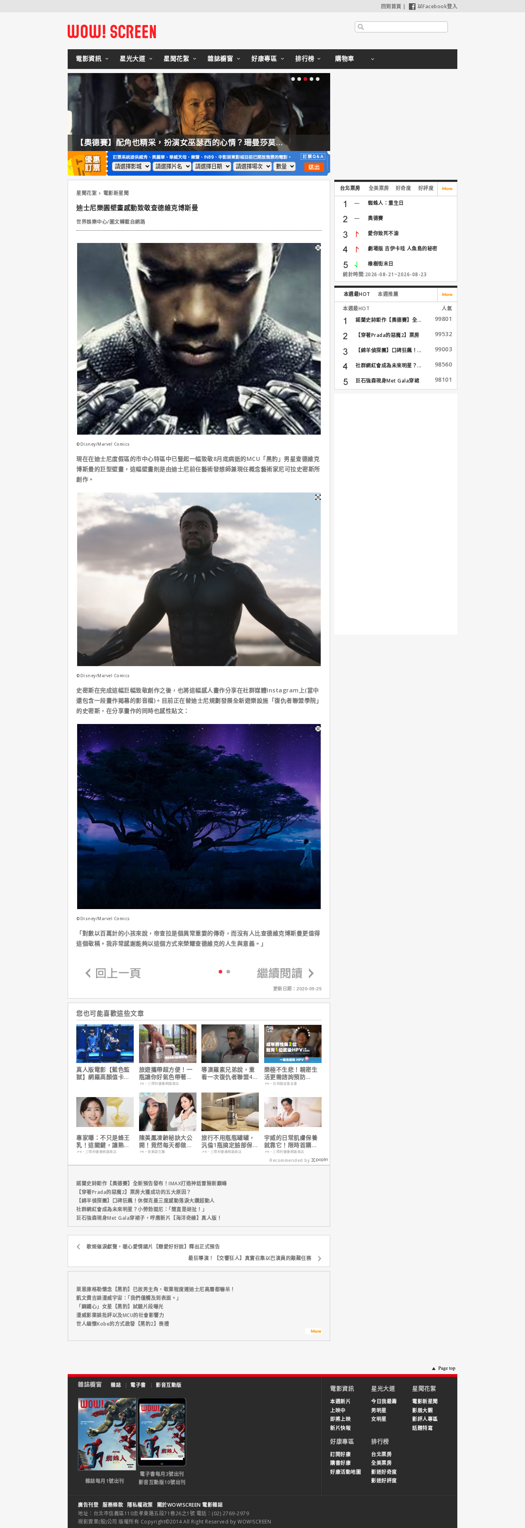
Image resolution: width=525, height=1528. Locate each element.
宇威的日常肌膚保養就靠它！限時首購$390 (291, 1141)
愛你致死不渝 (383, 233)
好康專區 (264, 58)
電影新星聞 (116, 193)
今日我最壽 (384, 1401)
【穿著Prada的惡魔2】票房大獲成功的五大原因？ (134, 1192)
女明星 (379, 1419)
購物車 (344, 58)
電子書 (138, 1384)
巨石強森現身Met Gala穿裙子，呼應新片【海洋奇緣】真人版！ (149, 1217)
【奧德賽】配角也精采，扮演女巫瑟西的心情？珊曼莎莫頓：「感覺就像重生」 (214, 142)
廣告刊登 (88, 1504)
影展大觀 (422, 1410)
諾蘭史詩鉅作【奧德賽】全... (389, 319)
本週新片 (340, 1401)
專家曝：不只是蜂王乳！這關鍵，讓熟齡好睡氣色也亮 (103, 1141)
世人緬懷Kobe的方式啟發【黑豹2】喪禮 (122, 1323)
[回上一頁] (113, 973)
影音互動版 (169, 1384)
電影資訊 (88, 58)
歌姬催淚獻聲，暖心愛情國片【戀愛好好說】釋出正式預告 (153, 1246)
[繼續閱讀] (285, 973)
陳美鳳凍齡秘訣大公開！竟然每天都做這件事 (166, 1141)
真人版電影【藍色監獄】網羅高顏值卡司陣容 (103, 1073)
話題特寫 (422, 1428)
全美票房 (379, 188)
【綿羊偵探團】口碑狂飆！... (389, 350)
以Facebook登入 (438, 6)
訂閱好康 (340, 1454)
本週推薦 (388, 294)
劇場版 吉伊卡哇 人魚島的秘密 (403, 248)
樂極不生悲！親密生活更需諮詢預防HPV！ (291, 1073)
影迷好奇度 (384, 1471)
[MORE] (313, 1332)
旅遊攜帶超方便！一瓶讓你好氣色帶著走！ (166, 1073)
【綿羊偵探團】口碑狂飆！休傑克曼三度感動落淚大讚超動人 (145, 1200)
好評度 (426, 188)
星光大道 (132, 58)
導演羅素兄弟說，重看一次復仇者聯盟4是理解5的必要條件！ (229, 1073)
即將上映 (340, 1419)
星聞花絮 (176, 58)
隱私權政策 (140, 1504)
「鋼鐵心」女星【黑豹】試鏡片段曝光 (120, 1306)
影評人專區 (425, 1419)
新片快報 (340, 1428)
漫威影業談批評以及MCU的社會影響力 (120, 1315)
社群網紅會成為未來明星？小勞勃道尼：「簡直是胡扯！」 (141, 1209)
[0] (220, 971)
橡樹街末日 (381, 263)
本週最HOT (357, 294)
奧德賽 (375, 218)
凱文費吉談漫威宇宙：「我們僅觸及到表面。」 (129, 1297)
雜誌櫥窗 (220, 58)
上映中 (338, 1410)
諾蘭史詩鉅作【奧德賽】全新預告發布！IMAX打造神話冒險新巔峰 (151, 1183)
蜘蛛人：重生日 (386, 202)
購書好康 (340, 1462)
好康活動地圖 (345, 1471)
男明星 (379, 1410)
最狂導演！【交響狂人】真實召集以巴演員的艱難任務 (249, 1258)
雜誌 (116, 1384)
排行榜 (305, 58)
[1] (228, 971)
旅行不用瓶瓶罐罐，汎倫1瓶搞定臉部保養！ (228, 1141)
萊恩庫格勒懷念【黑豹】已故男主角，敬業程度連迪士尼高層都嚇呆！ (155, 1289)
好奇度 (403, 188)
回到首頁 (391, 6)
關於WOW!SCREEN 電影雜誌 (190, 1504)
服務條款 (113, 1504)
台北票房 (350, 188)
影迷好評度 (384, 1480)
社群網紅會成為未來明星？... (389, 365)
